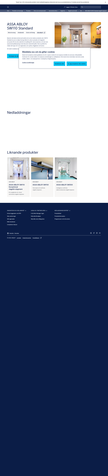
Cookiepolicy (44, 58)
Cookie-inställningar (28, 62)
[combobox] (90, 7)
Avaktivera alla (59, 63)
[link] (9, 11)
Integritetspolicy (52, 58)
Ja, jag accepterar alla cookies (77, 63)
